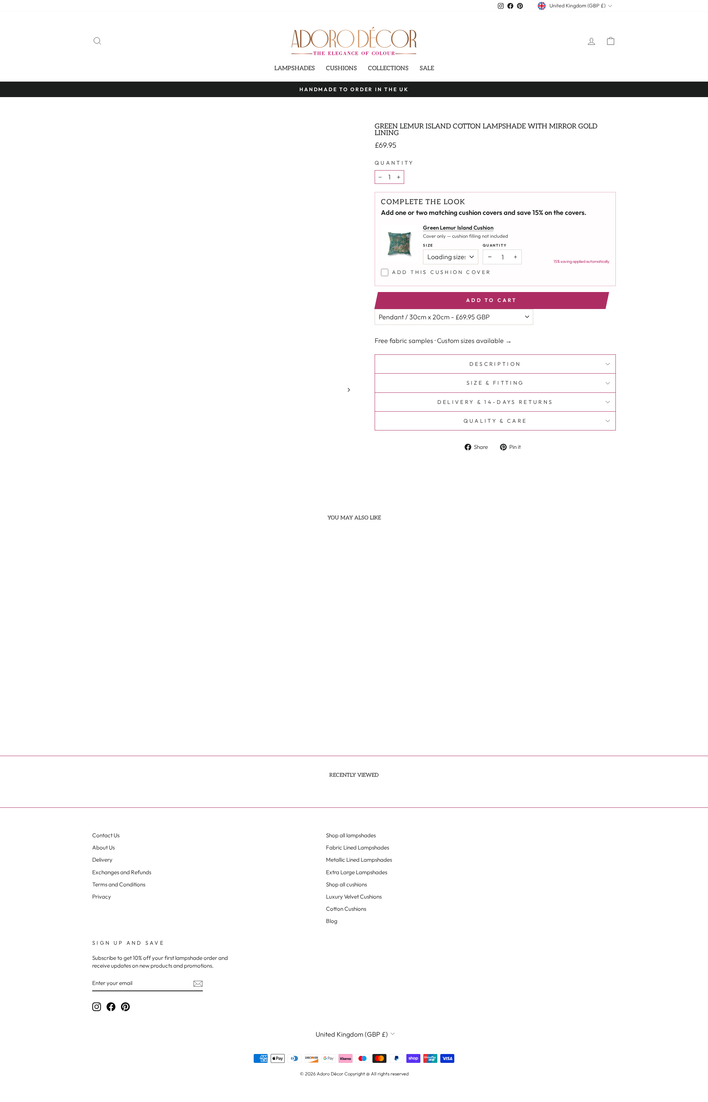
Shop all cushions (346, 884)
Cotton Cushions (346, 908)
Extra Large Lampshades (356, 872)
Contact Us (105, 835)
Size (428, 245)
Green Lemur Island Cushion (458, 227)
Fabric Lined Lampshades (357, 847)
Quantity (394, 162)
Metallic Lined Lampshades (359, 859)
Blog (331, 920)
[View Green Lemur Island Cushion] (399, 243)
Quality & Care (495, 421)
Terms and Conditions (118, 884)
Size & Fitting (495, 383)
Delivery (102, 859)
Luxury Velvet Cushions (354, 896)
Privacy (101, 896)
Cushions (341, 68)
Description (495, 364)
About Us (103, 847)
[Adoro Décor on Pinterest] (125, 1006)
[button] (141, 692)
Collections (388, 68)
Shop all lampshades (351, 835)
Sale (427, 68)
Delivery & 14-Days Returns (495, 402)
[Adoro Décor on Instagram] (96, 1006)
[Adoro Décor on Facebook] (111, 1006)
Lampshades (294, 68)
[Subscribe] (198, 983)
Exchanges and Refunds (121, 872)
